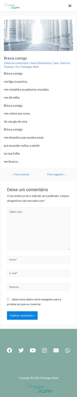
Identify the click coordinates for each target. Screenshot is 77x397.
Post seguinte (57, 174)
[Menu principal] (69, 6)
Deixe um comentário (16, 63)
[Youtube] (32, 350)
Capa (55, 63)
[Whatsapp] (67, 350)
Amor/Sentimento (41, 63)
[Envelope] (56, 350)
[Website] (38, 287)
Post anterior (20, 174)
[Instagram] (44, 350)
